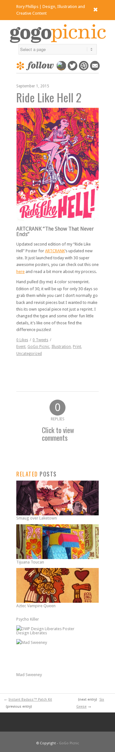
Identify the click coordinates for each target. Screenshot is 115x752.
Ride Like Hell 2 (48, 97)
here (20, 271)
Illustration (61, 346)
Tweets (40, 340)
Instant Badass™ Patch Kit (30, 699)
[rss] (95, 69)
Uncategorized (29, 353)
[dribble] (83, 69)
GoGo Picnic (38, 346)
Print (77, 346)
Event (21, 346)
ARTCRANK (55, 250)
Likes (22, 340)
